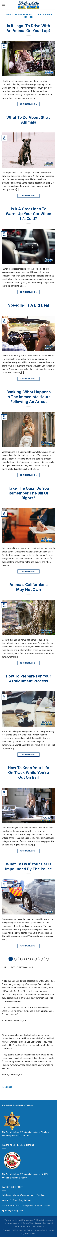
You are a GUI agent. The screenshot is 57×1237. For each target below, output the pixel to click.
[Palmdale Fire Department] (12, 1160)
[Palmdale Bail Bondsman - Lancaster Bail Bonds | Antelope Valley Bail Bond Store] (28, 4)
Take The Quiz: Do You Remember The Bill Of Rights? (28, 493)
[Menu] (3, 4)
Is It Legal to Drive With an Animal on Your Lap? (24, 1195)
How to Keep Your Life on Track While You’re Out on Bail (28, 773)
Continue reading (28, 104)
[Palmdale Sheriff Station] (12, 1120)
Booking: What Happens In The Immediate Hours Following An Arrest (28, 397)
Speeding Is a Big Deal (28, 305)
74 (40, 959)
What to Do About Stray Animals (16, 1200)
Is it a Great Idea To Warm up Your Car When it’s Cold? (28, 214)
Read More (7, 1087)
